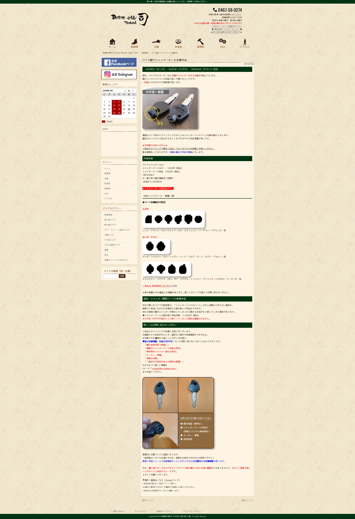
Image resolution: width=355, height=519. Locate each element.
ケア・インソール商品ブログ (117, 230)
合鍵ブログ (109, 235)
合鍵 (106, 178)
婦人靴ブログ (110, 220)
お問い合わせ (118, 511)
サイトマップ (140, 511)
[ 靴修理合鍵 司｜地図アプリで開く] (159, 483)
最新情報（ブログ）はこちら (226, 29)
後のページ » (248, 500)
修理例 (107, 188)
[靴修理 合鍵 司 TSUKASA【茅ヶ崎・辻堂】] (130, 25)
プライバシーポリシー (192, 511)
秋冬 (106, 255)
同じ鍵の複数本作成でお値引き (226, 32)
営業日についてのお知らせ (116, 260)
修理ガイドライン (165, 511)
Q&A (106, 193)
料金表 (107, 183)
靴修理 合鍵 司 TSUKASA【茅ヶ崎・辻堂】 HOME (120, 53)
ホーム (107, 168)
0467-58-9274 (230, 9)
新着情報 (145, 53)
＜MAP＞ (238, 14)
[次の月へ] (133, 91)
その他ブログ (110, 240)
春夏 (106, 250)
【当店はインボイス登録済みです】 (226, 26)
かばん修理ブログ (112, 245)
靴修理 (107, 173)
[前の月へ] (124, 91)
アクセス (108, 198)
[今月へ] (128, 91)
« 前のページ (147, 500)
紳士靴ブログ (110, 225)
